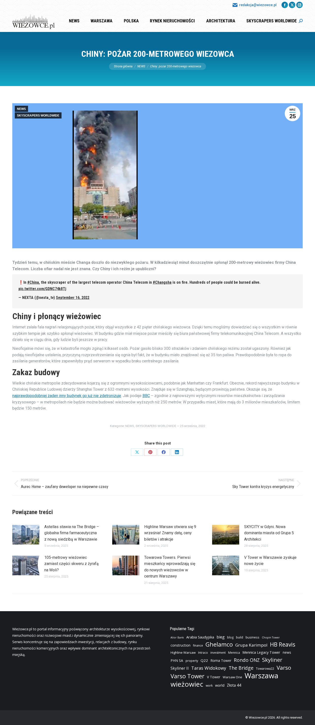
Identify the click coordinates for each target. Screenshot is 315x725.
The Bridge (241, 668)
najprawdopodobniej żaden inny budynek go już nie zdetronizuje (66, 395)
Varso (284, 668)
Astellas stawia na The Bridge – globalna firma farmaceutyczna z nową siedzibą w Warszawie (71, 533)
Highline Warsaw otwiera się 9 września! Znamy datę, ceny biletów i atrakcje (170, 533)
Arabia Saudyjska (200, 637)
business (252, 637)
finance (198, 645)
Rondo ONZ (247, 660)
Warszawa (261, 675)
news (287, 652)
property (192, 661)
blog (230, 637)
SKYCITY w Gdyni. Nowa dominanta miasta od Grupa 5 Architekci (269, 533)
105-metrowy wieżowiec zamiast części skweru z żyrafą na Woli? (71, 563)
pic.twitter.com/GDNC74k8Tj (42, 288)
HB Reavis (282, 644)
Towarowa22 (265, 668)
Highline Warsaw (183, 652)
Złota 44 (234, 685)
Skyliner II (180, 668)
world (219, 685)
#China (33, 282)
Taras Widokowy (208, 668)
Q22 (204, 660)
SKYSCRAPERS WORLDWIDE (38, 115)
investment (218, 653)
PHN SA (177, 660)
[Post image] (25, 535)
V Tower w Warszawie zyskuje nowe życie (270, 560)
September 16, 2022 (72, 297)
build (239, 637)
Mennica (234, 653)
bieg (221, 637)
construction (180, 645)
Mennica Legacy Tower (261, 652)
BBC (146, 395)
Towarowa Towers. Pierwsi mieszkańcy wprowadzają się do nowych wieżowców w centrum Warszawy (169, 567)
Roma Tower (220, 660)
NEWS (21, 109)
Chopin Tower (271, 637)
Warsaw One (232, 677)
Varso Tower (188, 676)
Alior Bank (177, 637)
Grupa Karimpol (251, 645)
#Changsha (162, 282)
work (209, 685)
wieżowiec (187, 684)
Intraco (203, 653)
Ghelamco (219, 644)
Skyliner (272, 659)
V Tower (213, 677)
